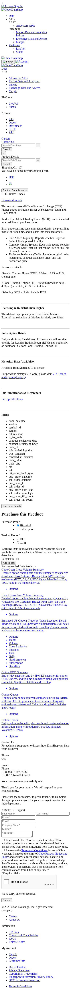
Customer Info (17, 960)
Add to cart (9, 562)
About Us (14, 919)
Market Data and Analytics (31, 32)
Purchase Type (10, 521)
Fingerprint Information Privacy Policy (31, 976)
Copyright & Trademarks (23, 973)
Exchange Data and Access (31, 38)
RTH (23, 538)
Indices (20, 35)
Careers (13, 916)
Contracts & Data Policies (23, 935)
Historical (25, 525)
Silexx (19, 51)
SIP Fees (14, 932)
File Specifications (12, 399)
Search (6, 149)
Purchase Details (12, 506)
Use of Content (17, 967)
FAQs (12, 938)
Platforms (14, 45)
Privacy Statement (19, 970)
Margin (20, 42)
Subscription (27, 529)
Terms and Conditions (34, 850)
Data (11, 15)
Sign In (13, 954)
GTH (23, 542)
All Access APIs (25, 25)
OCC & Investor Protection (24, 980)
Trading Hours (10, 535)
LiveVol (20, 48)
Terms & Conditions (20, 986)
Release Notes (17, 941)
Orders (13, 957)
